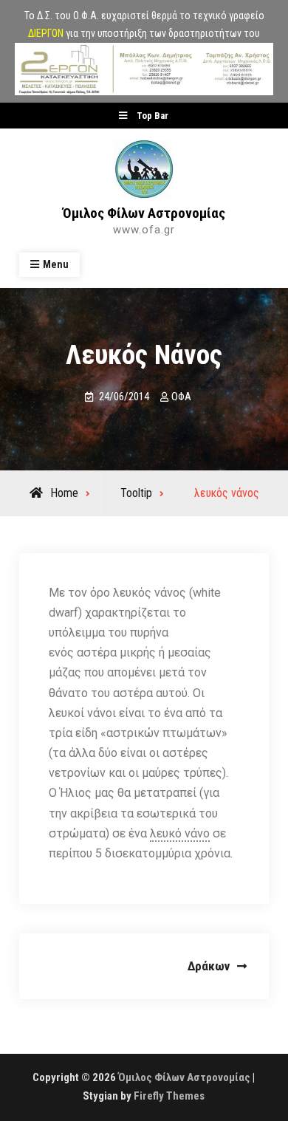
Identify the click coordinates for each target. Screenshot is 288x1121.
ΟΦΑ (181, 396)
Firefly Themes (169, 1096)
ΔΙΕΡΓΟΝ (46, 33)
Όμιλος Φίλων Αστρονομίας (144, 213)
